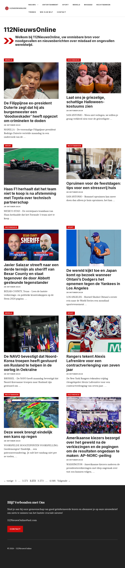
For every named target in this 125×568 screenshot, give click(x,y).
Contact (61, 12)
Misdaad (88, 5)
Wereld (76, 5)
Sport (65, 5)
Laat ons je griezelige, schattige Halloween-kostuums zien (85, 101)
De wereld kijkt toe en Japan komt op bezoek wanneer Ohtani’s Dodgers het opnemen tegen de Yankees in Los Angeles (93, 279)
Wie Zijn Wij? (46, 12)
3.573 (40, 480)
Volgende (63, 480)
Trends (32, 12)
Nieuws (32, 5)
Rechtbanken (103, 5)
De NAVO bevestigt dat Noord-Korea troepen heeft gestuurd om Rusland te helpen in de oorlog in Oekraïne (31, 363)
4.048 (52, 480)
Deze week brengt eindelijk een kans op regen (28, 434)
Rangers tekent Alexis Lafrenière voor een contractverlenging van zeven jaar (93, 363)
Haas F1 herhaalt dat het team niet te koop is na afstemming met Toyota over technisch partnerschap (30, 195)
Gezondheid (74, 60)
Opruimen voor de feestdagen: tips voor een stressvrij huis (93, 185)
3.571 (25, 480)
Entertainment (50, 5)
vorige (8, 480)
